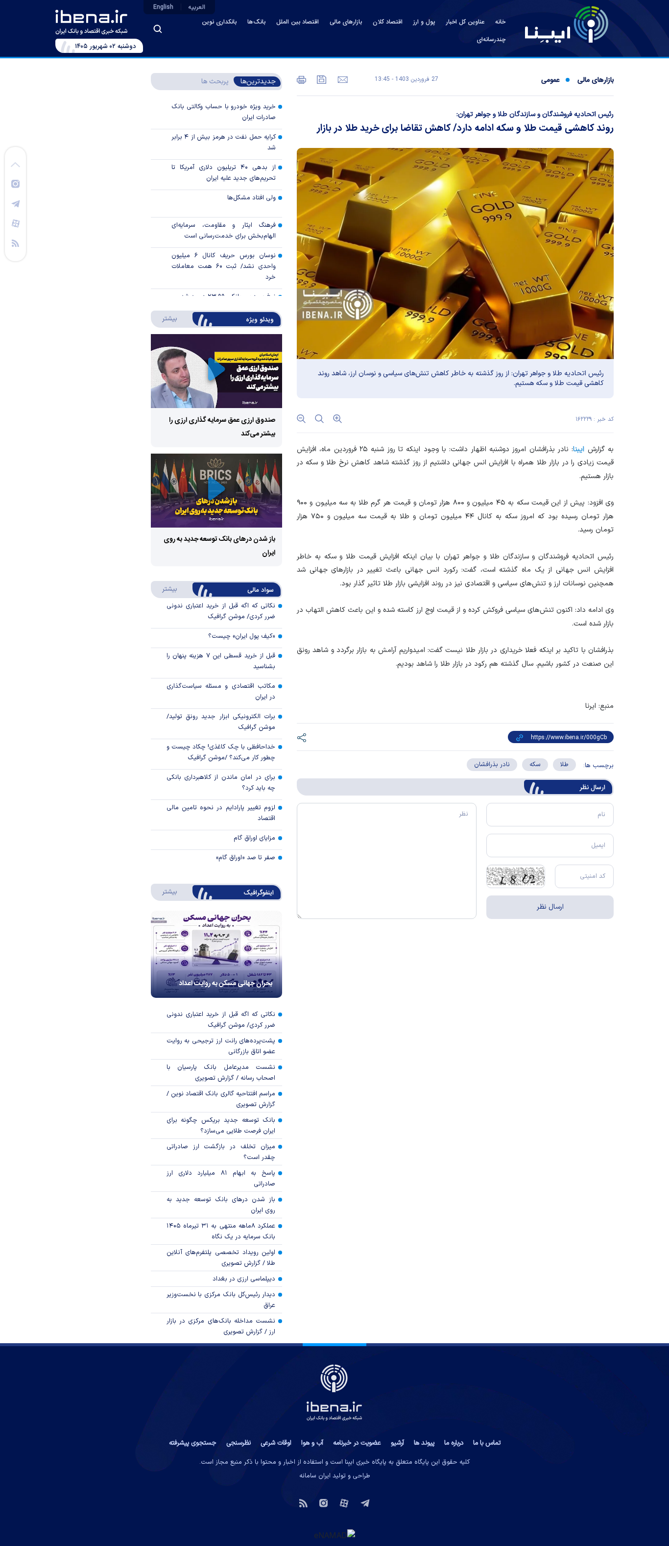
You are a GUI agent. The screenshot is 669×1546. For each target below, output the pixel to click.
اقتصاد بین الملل (297, 22)
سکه (535, 765)
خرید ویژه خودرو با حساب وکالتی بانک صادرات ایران (223, 112)
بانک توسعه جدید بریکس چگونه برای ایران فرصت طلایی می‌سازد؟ (221, 1125)
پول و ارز (424, 22)
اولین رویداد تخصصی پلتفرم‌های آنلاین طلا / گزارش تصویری (221, 1258)
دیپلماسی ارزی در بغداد (244, 1279)
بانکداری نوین (219, 22)
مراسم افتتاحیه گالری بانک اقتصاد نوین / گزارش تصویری (221, 1099)
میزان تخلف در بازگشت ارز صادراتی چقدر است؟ (221, 1152)
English (163, 7)
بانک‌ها (256, 22)
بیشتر (164, 318)
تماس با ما (487, 1443)
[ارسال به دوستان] (341, 78)
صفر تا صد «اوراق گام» (245, 858)
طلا (564, 765)
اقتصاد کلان (388, 22)
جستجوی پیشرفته (192, 1443)
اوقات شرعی (276, 1443)
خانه (500, 22)
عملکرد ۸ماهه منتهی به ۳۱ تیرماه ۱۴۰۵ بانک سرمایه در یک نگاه (221, 1231)
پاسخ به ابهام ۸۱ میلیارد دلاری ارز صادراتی (221, 1178)
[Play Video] (216, 371)
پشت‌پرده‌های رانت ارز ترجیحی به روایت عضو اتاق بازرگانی (221, 1046)
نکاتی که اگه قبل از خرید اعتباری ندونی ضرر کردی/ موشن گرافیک (221, 1020)
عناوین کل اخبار (465, 22)
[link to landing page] (566, 24)
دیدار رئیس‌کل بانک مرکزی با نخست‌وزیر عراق (221, 1300)
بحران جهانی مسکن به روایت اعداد (225, 984)
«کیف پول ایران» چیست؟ (241, 636)
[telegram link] (15, 203)
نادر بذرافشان (492, 765)
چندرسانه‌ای (491, 40)
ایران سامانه (315, 1476)
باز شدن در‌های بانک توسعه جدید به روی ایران (221, 1205)
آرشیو (397, 1443)
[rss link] (15, 242)
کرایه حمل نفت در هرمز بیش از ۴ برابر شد (223, 142)
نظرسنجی (238, 1443)
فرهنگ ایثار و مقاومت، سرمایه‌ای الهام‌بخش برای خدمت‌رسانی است (223, 230)
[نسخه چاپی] (301, 78)
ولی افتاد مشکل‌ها (251, 198)
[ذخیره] (321, 78)
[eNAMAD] (334, 1534)
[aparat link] (15, 222)
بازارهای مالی (346, 22)
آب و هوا (312, 1443)
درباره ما (453, 1443)
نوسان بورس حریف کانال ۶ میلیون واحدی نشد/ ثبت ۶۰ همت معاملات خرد (223, 266)
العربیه (197, 7)
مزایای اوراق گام (254, 838)
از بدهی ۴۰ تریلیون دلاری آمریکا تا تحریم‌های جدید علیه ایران (223, 173)
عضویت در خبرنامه (357, 1443)
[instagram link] (15, 183)
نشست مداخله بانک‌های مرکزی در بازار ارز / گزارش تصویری (221, 1326)
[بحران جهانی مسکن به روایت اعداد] (216, 954)
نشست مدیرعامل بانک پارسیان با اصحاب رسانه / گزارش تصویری (221, 1073)
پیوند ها (424, 1443)
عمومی (550, 80)
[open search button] (157, 29)
